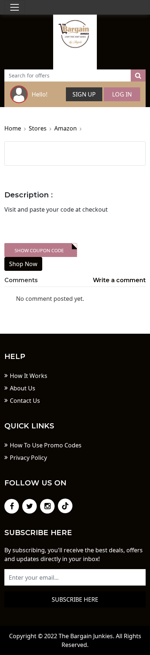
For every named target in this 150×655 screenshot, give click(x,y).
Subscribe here (75, 599)
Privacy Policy (28, 458)
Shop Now (23, 264)
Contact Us (25, 401)
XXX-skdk (44, 250)
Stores (38, 128)
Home (12, 128)
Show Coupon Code (39, 250)
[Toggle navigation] (14, 7)
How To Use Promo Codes (46, 445)
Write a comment (119, 280)
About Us (22, 388)
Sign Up (84, 94)
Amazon (65, 128)
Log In (122, 94)
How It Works (28, 376)
